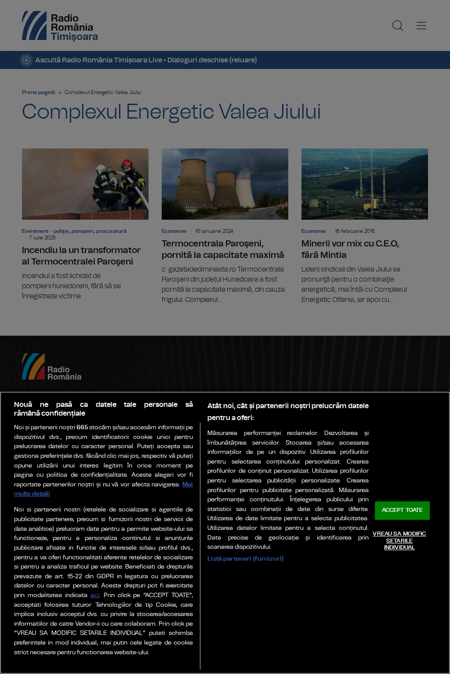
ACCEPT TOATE (402, 511)
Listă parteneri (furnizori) (245, 558)
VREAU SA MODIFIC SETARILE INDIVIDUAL (399, 541)
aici (95, 595)
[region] (225, 532)
